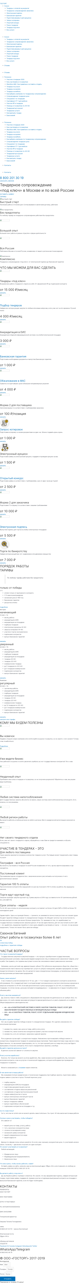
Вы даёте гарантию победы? (10, 1019)
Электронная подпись (14, 13)
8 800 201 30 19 (12, 178)
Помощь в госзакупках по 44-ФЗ (18, 106)
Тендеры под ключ (13, 27)
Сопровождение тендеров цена (18, 96)
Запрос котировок (13, 20)
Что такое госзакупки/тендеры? (11, 954)
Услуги (6, 6)
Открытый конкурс (12, 478)
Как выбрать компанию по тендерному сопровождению (26, 94)
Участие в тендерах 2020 (15, 79)
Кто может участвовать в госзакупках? (13, 1147)
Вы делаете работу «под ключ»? (11, 1173)
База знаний (11, 115)
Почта (2, 1274)
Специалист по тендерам (16, 99)
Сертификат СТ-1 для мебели (17, 101)
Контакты (7, 165)
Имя (1, 1264)
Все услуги (10, 30)
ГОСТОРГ (3, 3)
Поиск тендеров (12, 25)
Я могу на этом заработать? (9, 1055)
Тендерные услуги (13, 111)
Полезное (7, 77)
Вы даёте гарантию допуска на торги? (13, 1048)
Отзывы (7, 65)
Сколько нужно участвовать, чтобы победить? (16, 1118)
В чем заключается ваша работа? (11, 1072)
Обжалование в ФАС (12, 380)
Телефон (3, 1269)
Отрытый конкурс (13, 23)
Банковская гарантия (14, 15)
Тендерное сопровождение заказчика (20, 11)
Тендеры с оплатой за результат (18, 8)
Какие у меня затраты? (8, 978)
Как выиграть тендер (14, 113)
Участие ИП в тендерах (15, 103)
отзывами (22, 1068)
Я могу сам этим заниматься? (10, 995)
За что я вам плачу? (7, 1111)
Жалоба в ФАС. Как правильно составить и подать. (24, 84)
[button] (39, 34)
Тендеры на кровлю (14, 89)
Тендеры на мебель (14, 91)
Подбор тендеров (11, 305)
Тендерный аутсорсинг (15, 108)
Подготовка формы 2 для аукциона (19, 18)
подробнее (4, 607)
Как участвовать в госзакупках (17, 82)
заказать (3, 641)
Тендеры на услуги (13, 87)
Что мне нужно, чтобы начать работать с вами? (16, 1164)
